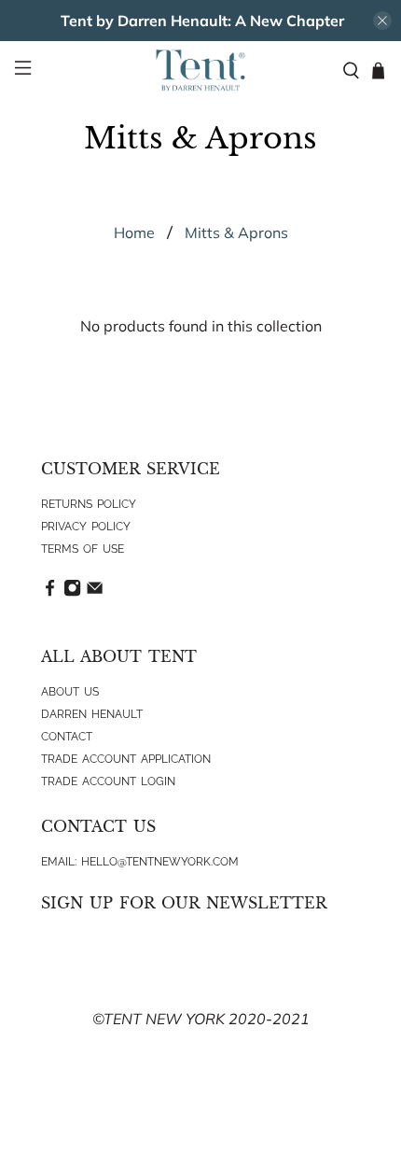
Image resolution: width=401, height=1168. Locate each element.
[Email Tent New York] (95, 592)
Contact (66, 736)
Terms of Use (82, 549)
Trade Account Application (126, 759)
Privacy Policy (86, 526)
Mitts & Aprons (236, 232)
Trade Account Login (108, 781)
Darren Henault (92, 714)
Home (134, 232)
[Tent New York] (201, 70)
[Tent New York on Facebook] (50, 592)
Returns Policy (88, 504)
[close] (382, 20)
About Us (70, 691)
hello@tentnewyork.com (160, 861)
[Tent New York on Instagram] (72, 592)
